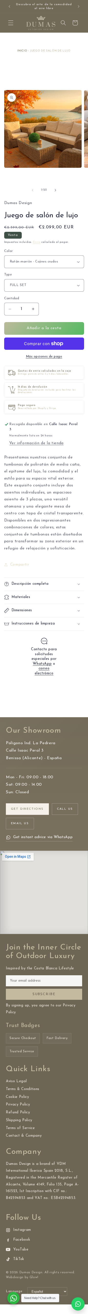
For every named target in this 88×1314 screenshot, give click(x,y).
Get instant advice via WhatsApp (43, 837)
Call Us (65, 808)
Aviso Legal (16, 1081)
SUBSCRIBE (44, 994)
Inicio (22, 51)
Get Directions (27, 808)
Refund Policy (18, 1112)
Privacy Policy (18, 1104)
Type (8, 274)
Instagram (22, 1230)
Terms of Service (20, 1128)
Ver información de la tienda (36, 443)
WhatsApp (42, 664)
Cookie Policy (17, 1097)
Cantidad (11, 298)
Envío (37, 242)
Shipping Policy (19, 1120)
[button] (11, 23)
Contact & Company (24, 1136)
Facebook (21, 1240)
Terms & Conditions (22, 1089)
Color (8, 251)
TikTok (18, 1259)
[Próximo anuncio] (78, 6)
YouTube (21, 1249)
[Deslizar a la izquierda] (32, 190)
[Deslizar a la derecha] (55, 190)
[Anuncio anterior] (9, 6)
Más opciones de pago (44, 356)
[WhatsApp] (78, 1304)
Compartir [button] (19, 565)
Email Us (20, 823)
